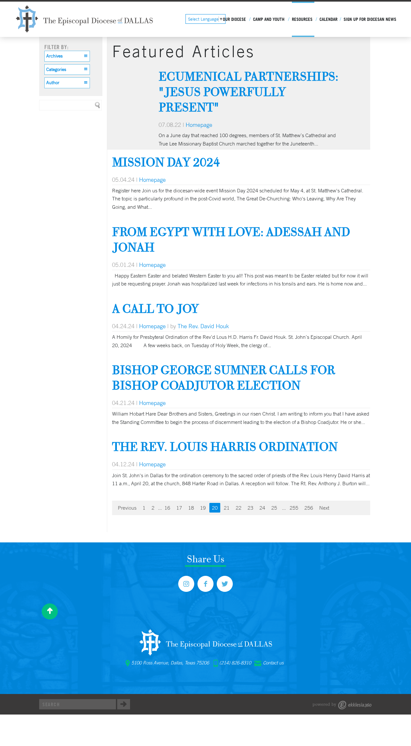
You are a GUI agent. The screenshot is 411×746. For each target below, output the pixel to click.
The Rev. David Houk (203, 325)
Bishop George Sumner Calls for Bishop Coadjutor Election (223, 377)
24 (262, 508)
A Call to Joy (155, 308)
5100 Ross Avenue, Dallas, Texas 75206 (170, 663)
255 (294, 508)
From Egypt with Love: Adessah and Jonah (231, 239)
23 (250, 508)
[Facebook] (205, 584)
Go (123, 704)
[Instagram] (186, 584)
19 (203, 508)
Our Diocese (234, 19)
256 (308, 508)
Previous (127, 508)
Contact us (273, 663)
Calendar (328, 19)
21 (227, 508)
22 (238, 508)
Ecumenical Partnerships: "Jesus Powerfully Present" (248, 91)
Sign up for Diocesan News (370, 19)
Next (324, 508)
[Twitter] (225, 584)
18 (191, 508)
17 (179, 508)
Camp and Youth (268, 19)
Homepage (199, 124)
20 (215, 508)
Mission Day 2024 (166, 162)
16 (167, 508)
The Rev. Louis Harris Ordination (225, 446)
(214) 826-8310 (235, 663)
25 (274, 508)
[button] (67, 56)
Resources (302, 19)
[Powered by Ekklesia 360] (342, 705)
